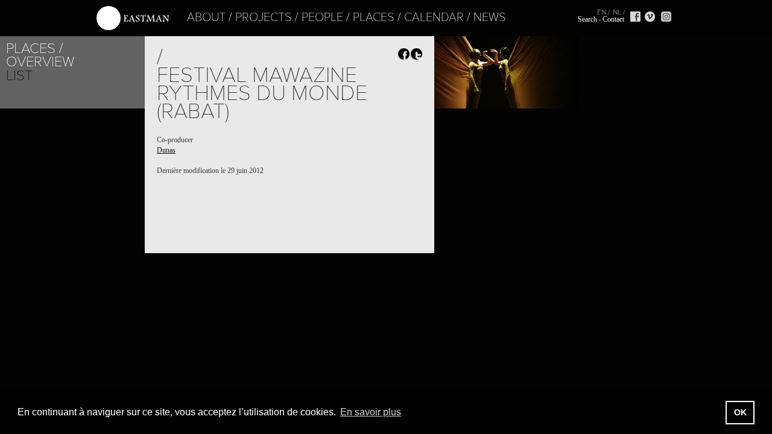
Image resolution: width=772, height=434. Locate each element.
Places (373, 17)
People (322, 17)
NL (617, 12)
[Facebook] (635, 16)
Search (587, 19)
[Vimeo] (650, 16)
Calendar (434, 17)
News (489, 17)
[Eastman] (132, 18)
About (206, 17)
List (19, 75)
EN (601, 12)
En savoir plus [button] (370, 412)
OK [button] (740, 412)
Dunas (166, 150)
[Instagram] (666, 16)
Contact (613, 19)
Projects (263, 17)
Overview (40, 62)
